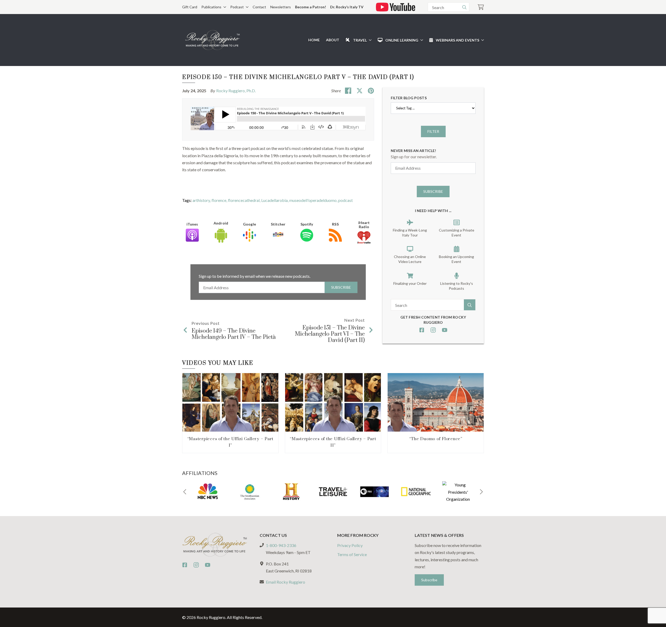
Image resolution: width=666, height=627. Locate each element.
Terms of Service (352, 554)
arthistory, (202, 200)
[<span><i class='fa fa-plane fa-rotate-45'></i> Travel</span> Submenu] (369, 40)
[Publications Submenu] (223, 7)
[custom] (421, 330)
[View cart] (481, 7)
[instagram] (433, 330)
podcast (345, 200)
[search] (464, 7)
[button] (184, 491)
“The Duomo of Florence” (435, 438)
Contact (259, 7)
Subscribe (341, 287)
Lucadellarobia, (275, 200)
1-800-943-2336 (281, 545)
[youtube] (444, 330)
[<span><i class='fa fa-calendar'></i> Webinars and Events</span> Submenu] (481, 40)
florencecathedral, (244, 200)
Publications (211, 7)
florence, (220, 200)
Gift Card (189, 7)
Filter (433, 131)
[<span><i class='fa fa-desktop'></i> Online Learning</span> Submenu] (420, 40)
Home (314, 40)
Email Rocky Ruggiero (285, 581)
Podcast (237, 7)
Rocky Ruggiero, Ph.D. (236, 90)
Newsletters (280, 7)
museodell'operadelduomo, (313, 200)
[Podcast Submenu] (246, 7)
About (332, 40)
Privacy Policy (350, 545)
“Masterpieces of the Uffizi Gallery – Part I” (230, 442)
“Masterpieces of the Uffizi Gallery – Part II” (333, 442)
